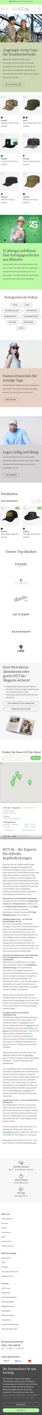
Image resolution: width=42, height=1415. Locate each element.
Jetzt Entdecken (13, 85)
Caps (27, 305)
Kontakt (4, 1267)
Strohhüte (31, 311)
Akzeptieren (21, 1410)
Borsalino (29, 1055)
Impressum (6, 1232)
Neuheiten (28, 322)
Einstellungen (21, 1404)
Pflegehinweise (7, 1306)
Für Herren (11, 475)
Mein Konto (6, 1258)
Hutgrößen (5, 1293)
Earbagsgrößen (7, 1302)
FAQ (3, 1262)
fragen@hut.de (9, 1132)
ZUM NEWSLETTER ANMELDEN (21, 703)
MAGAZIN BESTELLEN (21, 709)
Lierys (5, 1044)
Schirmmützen (31, 316)
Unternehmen (7, 1219)
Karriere (4, 1223)
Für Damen (10, 400)
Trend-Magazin (7, 1315)
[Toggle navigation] (3, 9)
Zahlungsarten (7, 1276)
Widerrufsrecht (7, 1246)
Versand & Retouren (9, 1271)
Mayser (24, 1023)
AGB (3, 1237)
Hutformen (5, 1288)
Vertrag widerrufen (9, 1329)
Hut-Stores (19, 1000)
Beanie (6, 1031)
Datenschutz (6, 1241)
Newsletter (6, 1320)
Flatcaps (17, 1090)
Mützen (12, 322)
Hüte (15, 305)
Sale (21, 328)
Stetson (29, 1025)
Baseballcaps (12, 311)
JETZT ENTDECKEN (9, 501)
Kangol (27, 1090)
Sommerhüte (10, 316)
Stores (4, 1228)
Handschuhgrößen (9, 1297)
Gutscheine (6, 1311)
